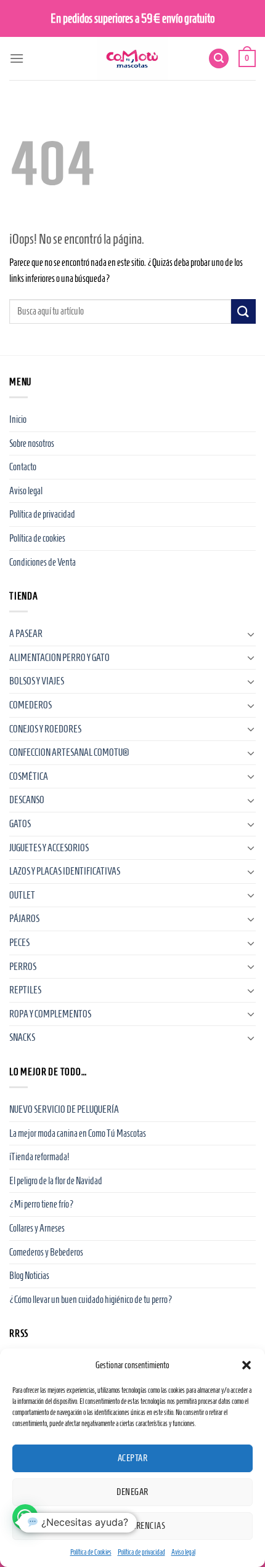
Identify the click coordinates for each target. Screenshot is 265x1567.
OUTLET (22, 895)
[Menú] (16, 58)
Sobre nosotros (31, 443)
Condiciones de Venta (42, 562)
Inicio (17, 419)
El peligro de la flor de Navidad (55, 1181)
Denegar (132, 1492)
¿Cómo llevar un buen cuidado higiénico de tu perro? (91, 1299)
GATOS (20, 824)
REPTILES (25, 990)
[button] (246, 1365)
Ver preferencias (132, 1526)
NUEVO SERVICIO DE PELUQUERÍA (64, 1109)
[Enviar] (243, 311)
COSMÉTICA (28, 776)
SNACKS (22, 1037)
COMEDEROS (30, 705)
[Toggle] (251, 634)
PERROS (22, 966)
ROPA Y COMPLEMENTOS (50, 1014)
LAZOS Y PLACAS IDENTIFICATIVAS (64, 871)
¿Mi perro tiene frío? (41, 1204)
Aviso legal (183, 1552)
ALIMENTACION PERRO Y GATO (59, 657)
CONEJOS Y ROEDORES (45, 729)
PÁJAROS (24, 918)
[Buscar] (219, 59)
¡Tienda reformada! (39, 1157)
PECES (19, 942)
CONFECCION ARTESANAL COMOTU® (69, 752)
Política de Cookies (91, 1552)
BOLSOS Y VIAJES (36, 681)
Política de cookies (37, 538)
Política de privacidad (141, 1552)
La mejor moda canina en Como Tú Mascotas (77, 1133)
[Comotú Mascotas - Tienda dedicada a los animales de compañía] (132, 58)
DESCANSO (26, 800)
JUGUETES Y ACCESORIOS (49, 848)
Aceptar (132, 1458)
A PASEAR (26, 633)
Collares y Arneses (37, 1228)
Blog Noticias (29, 1275)
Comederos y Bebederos (46, 1252)
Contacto (22, 467)
